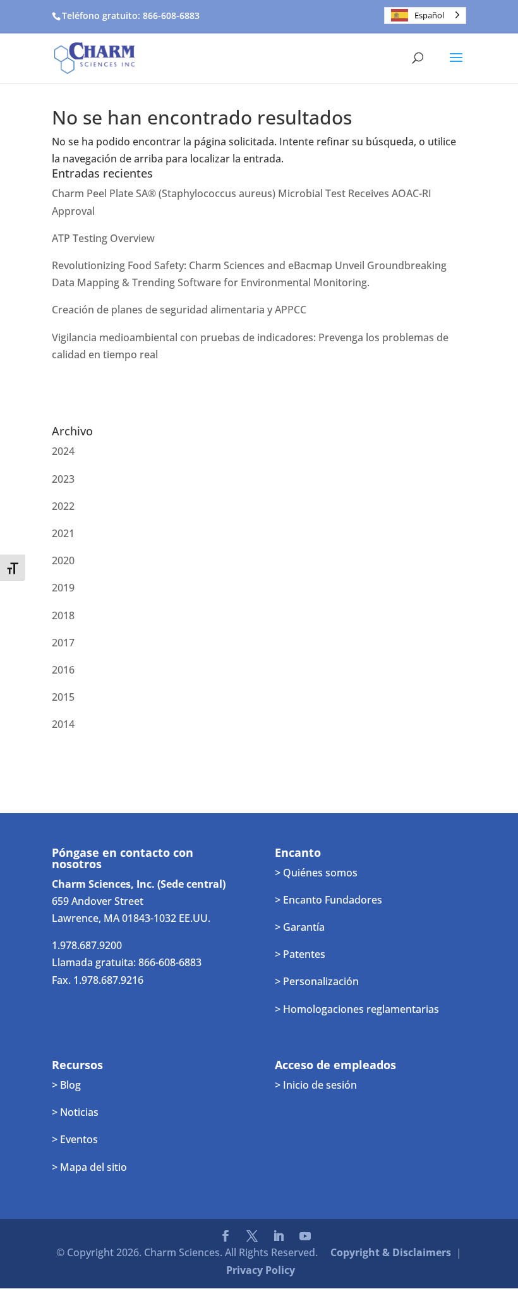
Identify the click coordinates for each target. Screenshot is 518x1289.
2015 (63, 697)
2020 (63, 560)
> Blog (66, 1085)
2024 (63, 451)
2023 (63, 479)
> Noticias (75, 1112)
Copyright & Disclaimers (390, 1252)
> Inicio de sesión (316, 1085)
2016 (63, 670)
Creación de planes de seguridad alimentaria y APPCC (179, 310)
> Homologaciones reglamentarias (357, 1009)
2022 (63, 506)
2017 (63, 643)
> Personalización (317, 981)
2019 (63, 588)
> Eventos (75, 1139)
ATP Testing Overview (103, 238)
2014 (63, 724)
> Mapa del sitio (89, 1167)
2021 (63, 533)
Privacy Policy (260, 1270)
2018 (63, 615)
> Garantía (300, 927)
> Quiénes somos (316, 873)
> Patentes (300, 954)
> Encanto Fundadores (328, 900)
